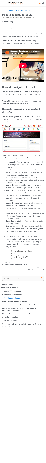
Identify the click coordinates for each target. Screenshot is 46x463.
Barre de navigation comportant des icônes (16, 28)
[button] (39, 3)
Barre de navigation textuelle (11, 25)
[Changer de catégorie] (1, 284)
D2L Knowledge (9, 17)
